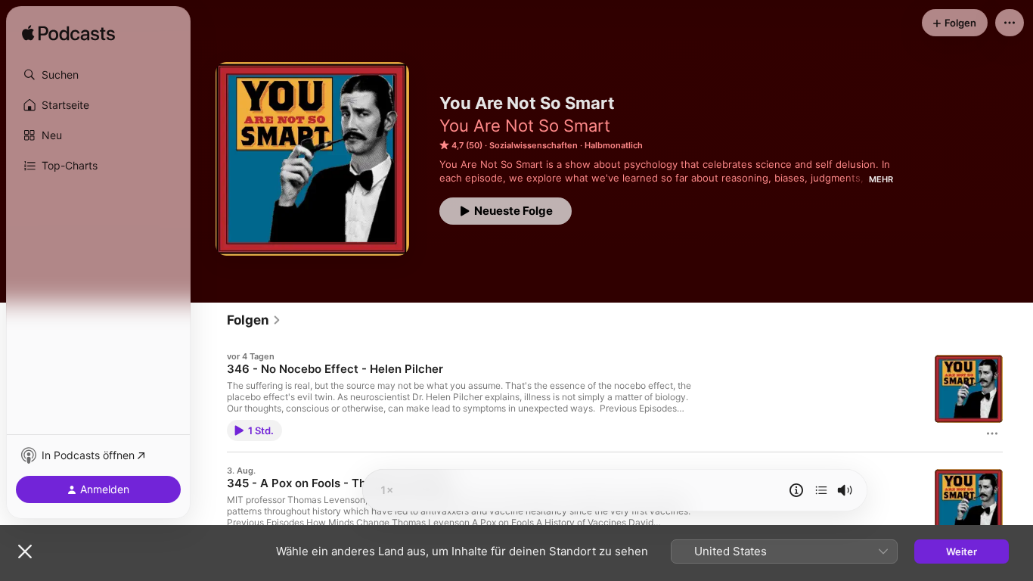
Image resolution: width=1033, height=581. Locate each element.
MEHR (881, 179)
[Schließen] (25, 551)
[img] (68, 34)
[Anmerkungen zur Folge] (796, 490)
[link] (254, 320)
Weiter (961, 551)
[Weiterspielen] (821, 490)
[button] (98, 75)
